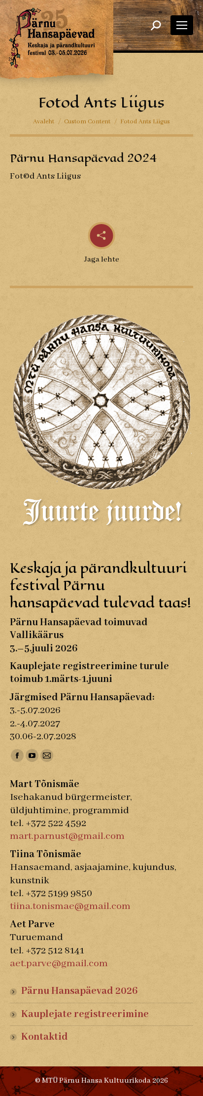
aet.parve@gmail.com (59, 963)
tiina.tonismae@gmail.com (70, 906)
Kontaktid (44, 1037)
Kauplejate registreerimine (85, 1014)
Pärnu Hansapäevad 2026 (79, 991)
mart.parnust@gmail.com (67, 836)
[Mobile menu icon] (181, 25)
